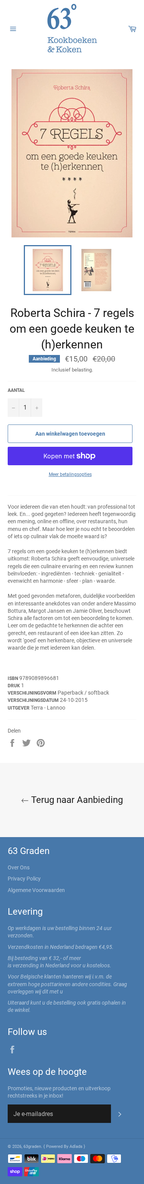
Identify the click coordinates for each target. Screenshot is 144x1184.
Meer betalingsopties (70, 474)
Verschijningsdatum (34, 700)
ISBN (13, 678)
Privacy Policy (24, 879)
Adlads (77, 1146)
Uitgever (19, 708)
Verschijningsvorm (33, 693)
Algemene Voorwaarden (36, 890)
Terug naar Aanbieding (76, 799)
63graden (32, 1146)
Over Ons (19, 867)
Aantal (16, 390)
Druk (14, 685)
